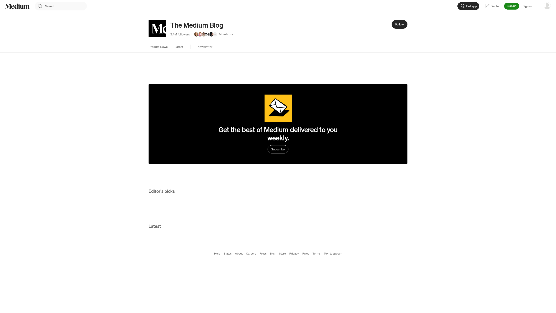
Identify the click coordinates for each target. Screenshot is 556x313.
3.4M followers (180, 34)
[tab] (158, 47)
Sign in (527, 6)
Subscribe (278, 149)
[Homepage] (17, 6)
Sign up (511, 6)
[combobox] (66, 6)
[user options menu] (547, 5)
